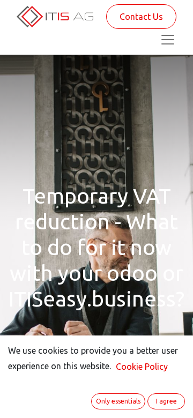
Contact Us (141, 16)
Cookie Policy (142, 366)
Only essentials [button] (118, 401)
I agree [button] (166, 401)
